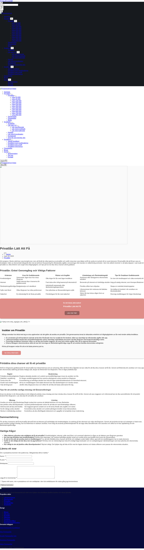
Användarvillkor (10, 521)
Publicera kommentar (7, 485)
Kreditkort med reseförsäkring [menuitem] (18, 70)
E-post (3, 460)
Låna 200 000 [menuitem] (16, 28)
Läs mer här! (72, 313)
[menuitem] (11, 19)
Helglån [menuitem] (10, 59)
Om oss (7, 514)
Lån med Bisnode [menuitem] (18, 54)
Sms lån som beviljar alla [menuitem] (16, 65)
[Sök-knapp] (1, 8)
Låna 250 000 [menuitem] (16, 30)
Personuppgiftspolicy (12, 522)
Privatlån (7, 258)
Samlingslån (8, 503)
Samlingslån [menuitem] (12, 42)
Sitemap (7, 517)
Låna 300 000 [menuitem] (16, 32)
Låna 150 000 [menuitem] (16, 26)
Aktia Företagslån (6, 544)
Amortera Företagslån (7, 540)
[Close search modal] (1, 3)
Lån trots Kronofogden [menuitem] (15, 61)
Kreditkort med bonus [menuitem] (15, 74)
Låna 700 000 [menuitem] (16, 39)
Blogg (6, 512)
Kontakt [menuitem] (10, 85)
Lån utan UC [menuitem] (12, 52)
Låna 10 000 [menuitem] (16, 23)
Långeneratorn (9, 497)
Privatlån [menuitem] (7, 19)
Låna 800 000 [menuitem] (16, 40)
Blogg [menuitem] (6, 77)
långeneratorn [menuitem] (13, 82)
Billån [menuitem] (10, 46)
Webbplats (3, 463)
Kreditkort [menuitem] (7, 67)
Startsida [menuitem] (7, 16)
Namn (3, 456)
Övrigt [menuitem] (6, 80)
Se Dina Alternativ (11, 353)
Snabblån (7, 504)
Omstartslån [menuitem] (12, 44)
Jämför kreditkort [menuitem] (13, 69)
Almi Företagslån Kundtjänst (10, 528)
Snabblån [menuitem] (7, 48)
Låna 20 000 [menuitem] (16, 25)
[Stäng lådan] (1, 11)
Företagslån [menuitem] (8, 76)
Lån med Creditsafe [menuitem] (18, 56)
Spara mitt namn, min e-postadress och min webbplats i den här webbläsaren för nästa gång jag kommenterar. (40, 481)
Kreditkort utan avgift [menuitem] (15, 72)
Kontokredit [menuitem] (12, 63)
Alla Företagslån (5, 532)
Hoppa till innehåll (6, 1)
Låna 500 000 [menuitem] (16, 35)
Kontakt (7, 515)
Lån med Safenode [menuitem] (18, 58)
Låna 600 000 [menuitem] (16, 37)
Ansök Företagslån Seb (8, 536)
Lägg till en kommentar (8, 478)
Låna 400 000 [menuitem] (16, 33)
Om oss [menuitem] (10, 83)
